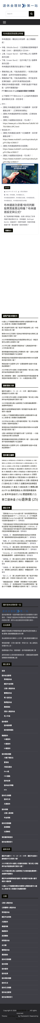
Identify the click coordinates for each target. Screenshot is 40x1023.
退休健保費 (26, 466)
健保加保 (27, 474)
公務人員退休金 (9, 688)
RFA (5, 790)
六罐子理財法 (8, 758)
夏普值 (10, 463)
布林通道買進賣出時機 (20, 201)
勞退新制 (29, 494)
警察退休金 (8, 693)
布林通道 (12, 195)
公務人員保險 (8, 813)
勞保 (17, 483)
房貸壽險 (7, 827)
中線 (7, 195)
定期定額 (12, 477)
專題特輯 (5, 926)
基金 (17, 487)
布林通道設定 (8, 201)
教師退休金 (8, 702)
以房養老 (9, 466)
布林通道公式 (20, 195)
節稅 (16, 472)
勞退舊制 (6, 474)
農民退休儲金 (29, 463)
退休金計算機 (8, 785)
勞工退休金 (11, 499)
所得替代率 (21, 460)
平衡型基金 (29, 460)
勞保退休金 (13, 460)
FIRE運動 (7, 776)
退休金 (30, 499)
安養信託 (5, 460)
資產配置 (9, 472)
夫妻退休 (7, 804)
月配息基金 (22, 477)
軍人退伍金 (8, 697)
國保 (12, 474)
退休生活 (9, 483)
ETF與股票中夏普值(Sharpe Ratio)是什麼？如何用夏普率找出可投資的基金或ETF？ (19, 518)
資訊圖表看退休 (7, 837)
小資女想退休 (24, 192)
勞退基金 (23, 472)
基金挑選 (21, 469)
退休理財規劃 (6, 754)
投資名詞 (29, 469)
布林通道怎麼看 (20, 198)
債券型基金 (17, 490)
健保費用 (20, 480)
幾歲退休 (5, 735)
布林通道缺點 (30, 198)
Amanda (6, 553)
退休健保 (32, 477)
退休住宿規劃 (6, 823)
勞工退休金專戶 (9, 480)
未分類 (4, 945)
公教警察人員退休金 (9, 907)
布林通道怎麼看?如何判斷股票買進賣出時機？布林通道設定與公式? (20, 208)
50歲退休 (7, 739)
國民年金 (19, 474)
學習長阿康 (6, 643)
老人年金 (17, 466)
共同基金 (12, 469)
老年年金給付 (13, 494)
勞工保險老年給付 (19, 463)
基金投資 (25, 487)
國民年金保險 (32, 472)
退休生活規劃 (6, 795)
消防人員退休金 (9, 711)
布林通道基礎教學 (9, 198)
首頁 (3, 671)
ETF (7, 490)
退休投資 (7, 187)
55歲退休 (7, 744)
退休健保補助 (8, 730)
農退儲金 (7, 707)
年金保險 (7, 818)
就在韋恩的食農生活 (31, 638)
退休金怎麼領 (6, 675)
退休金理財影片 (7, 842)
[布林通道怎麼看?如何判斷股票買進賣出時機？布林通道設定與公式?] (20, 174)
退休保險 (5, 809)
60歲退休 (7, 748)
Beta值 (6, 771)
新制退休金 (6, 940)
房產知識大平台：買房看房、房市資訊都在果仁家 (19, 650)
